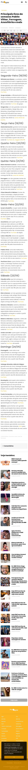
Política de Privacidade (10, 747)
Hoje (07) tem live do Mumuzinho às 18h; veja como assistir (18, 592)
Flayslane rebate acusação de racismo (18, 638)
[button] (22, 2)
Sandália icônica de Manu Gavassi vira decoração (18, 495)
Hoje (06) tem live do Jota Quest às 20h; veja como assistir (19, 627)
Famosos (4, 10)
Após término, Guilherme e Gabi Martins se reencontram (17, 533)
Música (18, 731)
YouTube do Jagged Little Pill (16, 140)
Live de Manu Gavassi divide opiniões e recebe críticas (18, 556)
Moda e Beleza (19, 728)
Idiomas (18, 719)
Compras (3, 728)
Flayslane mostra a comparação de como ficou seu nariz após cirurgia (18, 485)
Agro (2, 716)
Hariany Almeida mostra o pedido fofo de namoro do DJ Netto (19, 472)
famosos (11, 436)
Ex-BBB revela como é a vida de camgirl (19, 688)
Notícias (18, 736)
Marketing (18, 724)
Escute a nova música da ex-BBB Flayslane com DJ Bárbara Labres (19, 663)
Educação (3, 741)
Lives (15, 436)
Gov (17, 716)
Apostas (3, 721)
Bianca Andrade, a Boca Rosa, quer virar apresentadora (18, 544)
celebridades (4, 436)
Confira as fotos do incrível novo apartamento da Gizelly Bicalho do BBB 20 (18, 521)
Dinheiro (3, 736)
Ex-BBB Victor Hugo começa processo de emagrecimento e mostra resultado (18, 568)
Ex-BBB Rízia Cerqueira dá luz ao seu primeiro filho (19, 651)
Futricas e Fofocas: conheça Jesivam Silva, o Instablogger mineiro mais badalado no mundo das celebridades (19, 677)
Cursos (3, 733)
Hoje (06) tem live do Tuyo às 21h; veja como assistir (19, 604)
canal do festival (18, 175)
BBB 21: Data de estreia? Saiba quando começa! (19, 460)
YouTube (3, 92)
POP (17, 738)
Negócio (18, 733)
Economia (3, 738)
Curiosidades (4, 731)
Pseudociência (19, 741)
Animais (3, 719)
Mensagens (19, 726)
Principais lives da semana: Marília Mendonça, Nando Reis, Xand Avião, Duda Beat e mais (19, 581)
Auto (2, 724)
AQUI (20, 426)
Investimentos (19, 721)
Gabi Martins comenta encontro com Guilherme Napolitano (19, 507)
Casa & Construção (6, 726)
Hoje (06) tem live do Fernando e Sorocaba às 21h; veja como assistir (18, 617)
